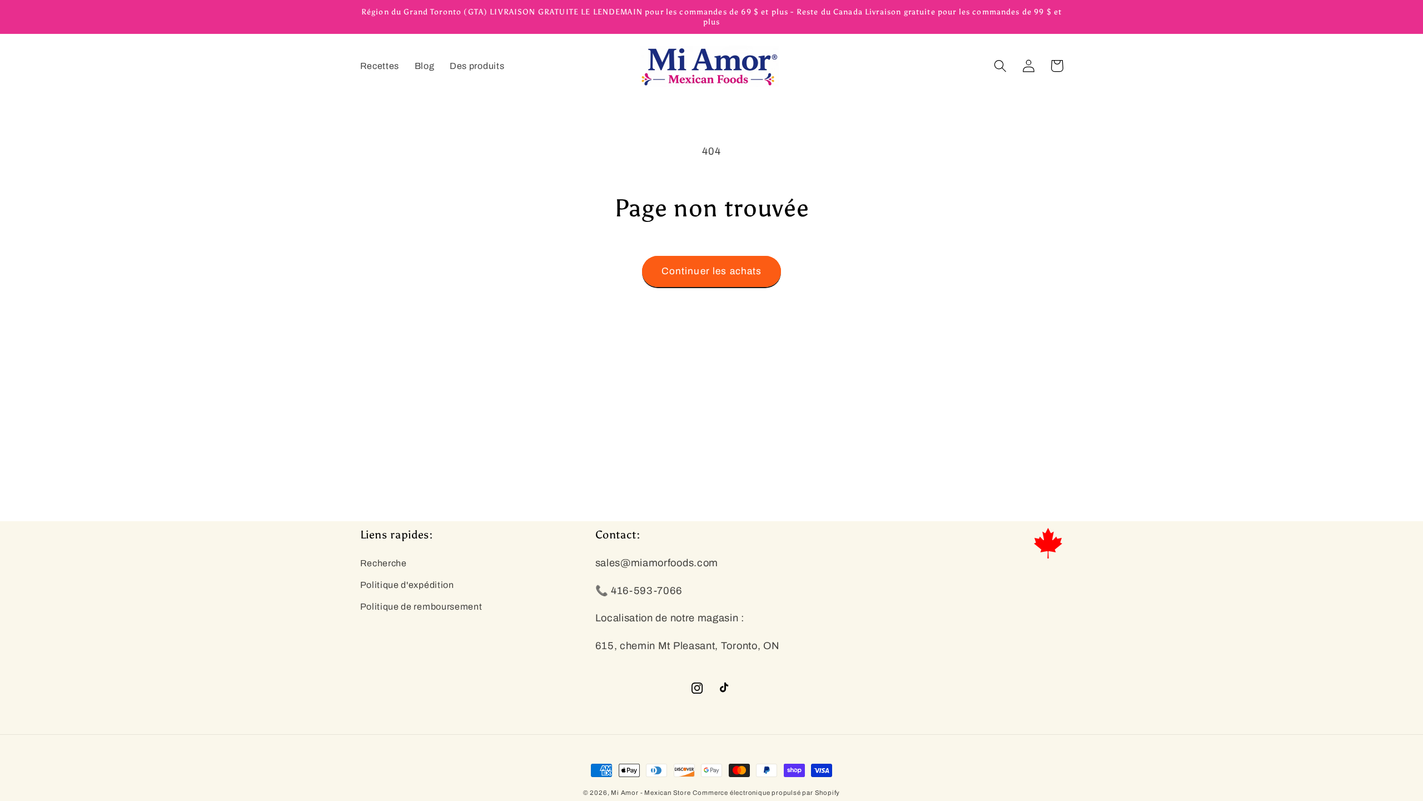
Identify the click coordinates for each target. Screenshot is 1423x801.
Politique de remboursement (421, 606)
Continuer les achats (711, 271)
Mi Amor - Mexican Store (651, 792)
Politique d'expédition (407, 585)
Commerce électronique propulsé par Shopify (766, 792)
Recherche (383, 563)
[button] (1001, 66)
